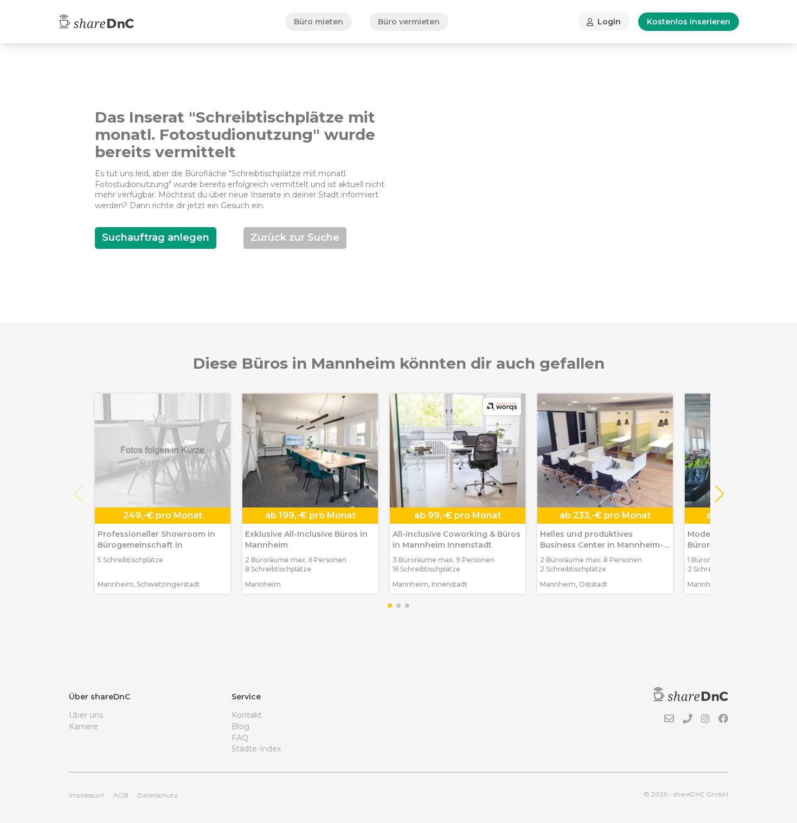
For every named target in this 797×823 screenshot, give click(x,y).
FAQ (240, 738)
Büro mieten (318, 22)
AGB (120, 795)
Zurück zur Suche (294, 237)
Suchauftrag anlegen (155, 237)
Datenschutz (157, 795)
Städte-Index (256, 749)
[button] (718, 493)
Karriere (83, 726)
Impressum (87, 795)
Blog (240, 726)
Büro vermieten (409, 22)
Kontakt (247, 715)
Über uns (86, 715)
